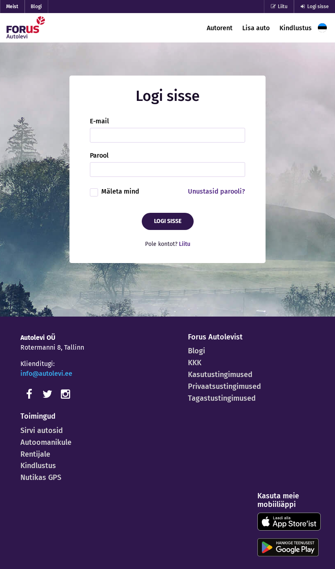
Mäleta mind (120, 191)
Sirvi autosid (41, 430)
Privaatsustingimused (224, 386)
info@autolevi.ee (46, 373)
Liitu (282, 6)
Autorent (219, 28)
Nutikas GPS (40, 477)
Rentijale (35, 454)
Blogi (36, 6)
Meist (12, 6)
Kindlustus (295, 28)
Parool (99, 155)
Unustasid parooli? (216, 191)
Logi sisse (317, 6)
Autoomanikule (45, 442)
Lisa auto (256, 28)
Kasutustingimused (220, 374)
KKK (194, 362)
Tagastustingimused (222, 398)
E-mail (99, 121)
